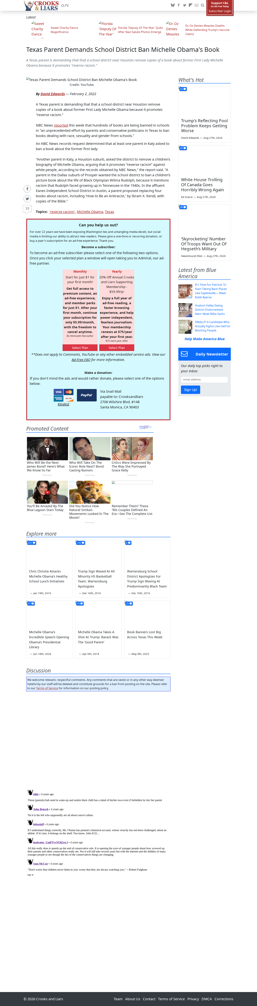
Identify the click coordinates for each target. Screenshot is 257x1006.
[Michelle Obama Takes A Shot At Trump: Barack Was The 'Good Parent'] (98, 614)
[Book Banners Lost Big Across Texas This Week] (147, 614)
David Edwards (53, 93)
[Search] (202, 5)
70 (78, 603)
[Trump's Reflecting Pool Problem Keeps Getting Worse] (205, 101)
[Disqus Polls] (98, 739)
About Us (132, 999)
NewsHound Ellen (191, 256)
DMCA (207, 999)
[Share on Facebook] (27, 189)
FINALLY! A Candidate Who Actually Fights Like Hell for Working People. (212, 326)
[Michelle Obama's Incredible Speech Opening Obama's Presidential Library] (49, 614)
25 (127, 603)
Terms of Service (47, 688)
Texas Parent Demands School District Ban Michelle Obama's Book (122, 49)
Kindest (63, 404)
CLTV (65, 5)
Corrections (224, 999)
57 (29, 603)
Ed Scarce (186, 197)
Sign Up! (190, 390)
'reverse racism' (62, 211)
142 (79, 542)
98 (181, 207)
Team (118, 999)
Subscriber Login (220, 11)
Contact (149, 999)
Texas (109, 211)
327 (30, 542)
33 (27, 208)
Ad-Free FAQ (81, 359)
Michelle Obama (90, 211)
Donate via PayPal (87, 395)
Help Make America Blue (205, 338)
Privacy (193, 999)
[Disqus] (98, 831)
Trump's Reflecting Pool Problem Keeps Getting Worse (204, 126)
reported (61, 125)
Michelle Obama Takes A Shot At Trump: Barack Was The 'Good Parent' (98, 637)
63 (181, 89)
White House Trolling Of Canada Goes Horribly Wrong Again (202, 185)
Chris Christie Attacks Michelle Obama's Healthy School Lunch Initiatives (48, 576)
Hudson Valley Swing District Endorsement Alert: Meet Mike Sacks (210, 310)
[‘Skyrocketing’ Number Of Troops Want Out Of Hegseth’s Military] (205, 219)
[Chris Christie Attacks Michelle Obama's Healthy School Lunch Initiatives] (49, 553)
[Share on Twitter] (27, 198)
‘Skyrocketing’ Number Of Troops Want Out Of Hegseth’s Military (203, 244)
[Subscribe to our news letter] (196, 5)
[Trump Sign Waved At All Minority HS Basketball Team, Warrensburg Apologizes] (98, 553)
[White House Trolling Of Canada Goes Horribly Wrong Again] (205, 160)
